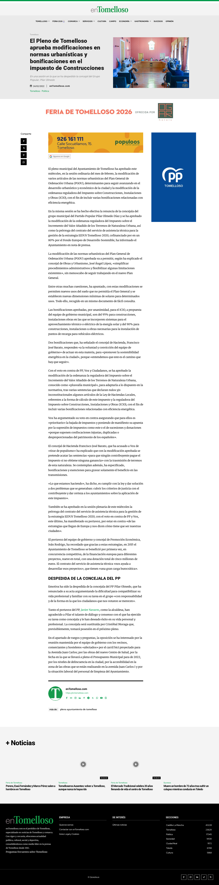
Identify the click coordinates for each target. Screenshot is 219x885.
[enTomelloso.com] (55, 693)
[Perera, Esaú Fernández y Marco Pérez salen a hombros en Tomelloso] (30, 764)
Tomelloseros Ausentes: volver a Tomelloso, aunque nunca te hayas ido (81, 787)
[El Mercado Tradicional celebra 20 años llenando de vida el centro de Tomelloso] (136, 764)
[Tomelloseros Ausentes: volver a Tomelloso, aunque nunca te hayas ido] (83, 764)
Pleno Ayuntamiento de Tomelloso (78, 709)
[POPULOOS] (95, 152)
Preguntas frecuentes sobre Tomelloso (26, 851)
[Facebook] (24, 141)
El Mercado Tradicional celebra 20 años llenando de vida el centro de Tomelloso (132, 787)
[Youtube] (101, 697)
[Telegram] (88, 697)
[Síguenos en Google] (59, 161)
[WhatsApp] (24, 162)
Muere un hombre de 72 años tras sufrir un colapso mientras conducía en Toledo (186, 787)
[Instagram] (75, 697)
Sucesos (167, 782)
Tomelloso (34, 34)
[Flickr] (71, 697)
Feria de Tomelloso (14, 782)
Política (45, 91)
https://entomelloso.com (77, 693)
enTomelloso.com (59, 86)
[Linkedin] (80, 697)
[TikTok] (203, 877)
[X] (24, 148)
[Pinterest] (24, 155)
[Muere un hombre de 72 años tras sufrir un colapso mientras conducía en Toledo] (188, 764)
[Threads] (106, 697)
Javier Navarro (90, 610)
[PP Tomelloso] (173, 221)
